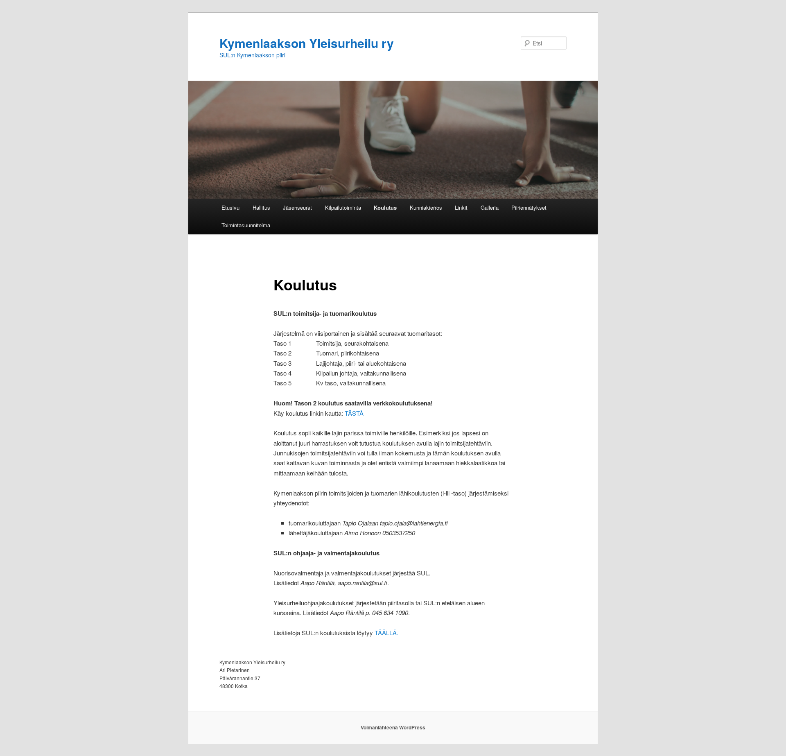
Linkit (461, 207)
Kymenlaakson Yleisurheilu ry (306, 43)
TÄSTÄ (354, 413)
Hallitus (261, 207)
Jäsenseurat (297, 207)
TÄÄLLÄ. (386, 632)
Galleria (490, 207)
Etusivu (230, 207)
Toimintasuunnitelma (245, 225)
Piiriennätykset (529, 207)
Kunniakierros (426, 207)
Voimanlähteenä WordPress (393, 727)
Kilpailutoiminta (343, 207)
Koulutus (385, 207)
